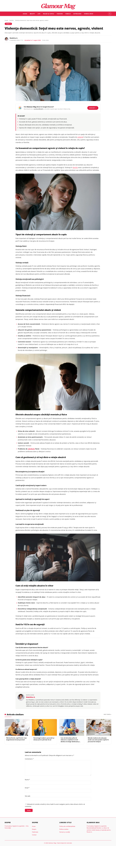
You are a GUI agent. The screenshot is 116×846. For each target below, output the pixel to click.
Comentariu (29, 759)
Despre (34, 829)
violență (80, 137)
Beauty (32, 14)
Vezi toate (107, 714)
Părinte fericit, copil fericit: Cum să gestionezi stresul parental (16, 739)
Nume (27, 780)
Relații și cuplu (48, 14)
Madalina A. (14, 38)
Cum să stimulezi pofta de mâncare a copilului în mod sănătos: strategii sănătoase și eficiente (70, 740)
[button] (109, 13)
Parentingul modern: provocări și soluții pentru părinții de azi (43, 739)
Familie (68, 14)
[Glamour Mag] (58, 6)
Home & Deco (88, 14)
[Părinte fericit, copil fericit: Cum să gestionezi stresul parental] (17, 727)
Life (39, 14)
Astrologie (77, 14)
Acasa (25, 14)
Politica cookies (63, 829)
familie (75, 167)
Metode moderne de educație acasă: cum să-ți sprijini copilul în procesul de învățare (98, 739)
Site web (27, 796)
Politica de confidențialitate (67, 826)
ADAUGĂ (92, 108)
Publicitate (35, 832)
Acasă (6, 20)
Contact (34, 835)
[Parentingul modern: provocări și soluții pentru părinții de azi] (44, 727)
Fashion (60, 14)
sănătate (31, 449)
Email (27, 788)
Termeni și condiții (64, 832)
